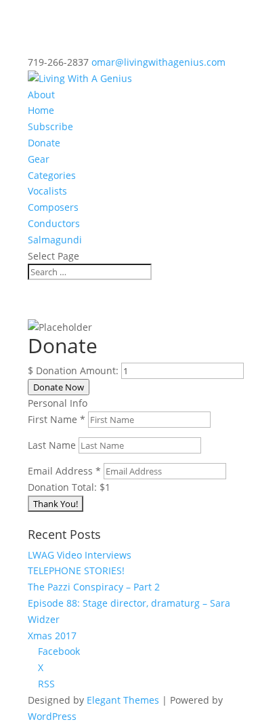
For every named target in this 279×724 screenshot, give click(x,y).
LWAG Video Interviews (79, 554)
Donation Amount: (77, 370)
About (41, 94)
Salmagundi (55, 239)
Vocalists (47, 190)
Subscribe (50, 126)
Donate (44, 142)
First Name (56, 419)
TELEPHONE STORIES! (76, 570)
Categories (52, 175)
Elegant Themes (123, 699)
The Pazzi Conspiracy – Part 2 (94, 586)
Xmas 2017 (52, 635)
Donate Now (58, 387)
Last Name (53, 445)
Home (41, 110)
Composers (53, 207)
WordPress (52, 716)
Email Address (64, 470)
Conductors (54, 223)
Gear (38, 159)
